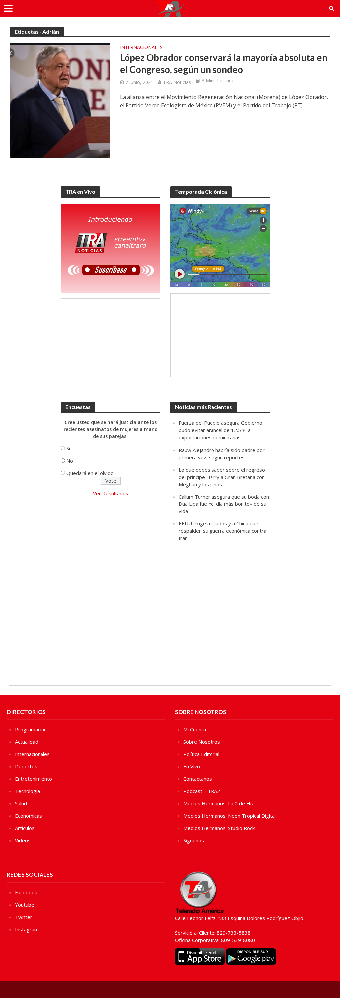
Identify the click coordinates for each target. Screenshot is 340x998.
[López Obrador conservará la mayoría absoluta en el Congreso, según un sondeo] (60, 99)
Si (68, 448)
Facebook (26, 892)
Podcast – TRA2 (201, 791)
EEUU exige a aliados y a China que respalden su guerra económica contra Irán (222, 530)
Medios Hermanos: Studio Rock (219, 828)
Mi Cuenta (194, 729)
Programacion (31, 729)
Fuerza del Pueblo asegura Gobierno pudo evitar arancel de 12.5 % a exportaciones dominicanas (220, 430)
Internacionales (141, 47)
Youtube (24, 904)
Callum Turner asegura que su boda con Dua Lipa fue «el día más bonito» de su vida (224, 503)
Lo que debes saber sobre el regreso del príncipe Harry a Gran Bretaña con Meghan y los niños (222, 477)
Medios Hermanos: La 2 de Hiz (218, 803)
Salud (21, 803)
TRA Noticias (177, 82)
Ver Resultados (110, 493)
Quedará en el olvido (90, 473)
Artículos (25, 828)
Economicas (28, 815)
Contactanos (197, 778)
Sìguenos (193, 840)
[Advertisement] (110, 340)
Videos (23, 840)
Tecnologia (27, 791)
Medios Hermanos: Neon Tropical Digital (229, 815)
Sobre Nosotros (201, 741)
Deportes (26, 766)
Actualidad (26, 741)
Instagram (27, 929)
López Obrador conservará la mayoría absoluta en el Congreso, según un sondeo (223, 63)
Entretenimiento (33, 778)
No (69, 460)
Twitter (23, 917)
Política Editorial (201, 754)
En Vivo (191, 766)
